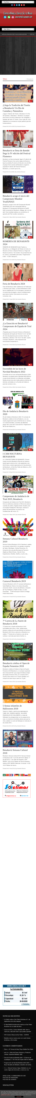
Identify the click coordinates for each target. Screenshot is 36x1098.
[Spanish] (29, 775)
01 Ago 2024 (11, 299)
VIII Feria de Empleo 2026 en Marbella (23, 1059)
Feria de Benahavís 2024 (14, 284)
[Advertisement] (18, 55)
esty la (6, 1052)
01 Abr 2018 (11, 768)
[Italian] (20, 775)
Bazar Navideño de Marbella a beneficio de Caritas (17, 1065)
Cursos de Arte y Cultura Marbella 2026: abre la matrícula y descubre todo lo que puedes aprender (17, 1030)
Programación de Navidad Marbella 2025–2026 (16, 1063)
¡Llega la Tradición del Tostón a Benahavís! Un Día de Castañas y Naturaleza (16, 108)
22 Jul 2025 (11, 172)
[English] (10, 775)
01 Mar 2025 (11, 217)
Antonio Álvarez (21, 126)
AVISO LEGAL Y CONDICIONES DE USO (14, 1076)
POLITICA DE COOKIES (9, 1079)
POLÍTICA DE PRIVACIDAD (10, 1077)
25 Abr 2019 (11, 557)
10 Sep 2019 (11, 472)
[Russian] (26, 775)
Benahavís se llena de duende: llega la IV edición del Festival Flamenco (16, 153)
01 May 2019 (11, 514)
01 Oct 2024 (11, 259)
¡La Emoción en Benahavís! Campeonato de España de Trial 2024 (17, 326)
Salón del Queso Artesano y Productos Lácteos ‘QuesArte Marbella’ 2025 (17, 1053)
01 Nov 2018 (11, 681)
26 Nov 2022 (11, 387)
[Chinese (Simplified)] (7, 775)
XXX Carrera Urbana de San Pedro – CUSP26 (16, 1035)
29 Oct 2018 (11, 726)
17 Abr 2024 (11, 344)
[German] (16, 775)
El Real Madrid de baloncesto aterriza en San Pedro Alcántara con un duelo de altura (18, 1025)
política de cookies (5, 1095)
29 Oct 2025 (11, 126)
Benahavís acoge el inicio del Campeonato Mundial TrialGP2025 (16, 199)
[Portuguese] (23, 775)
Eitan (5, 1049)
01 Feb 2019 (11, 596)
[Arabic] (4, 775)
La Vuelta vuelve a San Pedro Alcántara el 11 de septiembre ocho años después (17, 1020)
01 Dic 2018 (11, 639)
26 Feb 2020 (11, 429)
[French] (13, 775)
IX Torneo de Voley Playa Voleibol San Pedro (21, 1049)
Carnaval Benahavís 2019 (14, 581)
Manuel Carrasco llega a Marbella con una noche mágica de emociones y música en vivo (17, 1069)
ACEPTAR (19, 1096)
